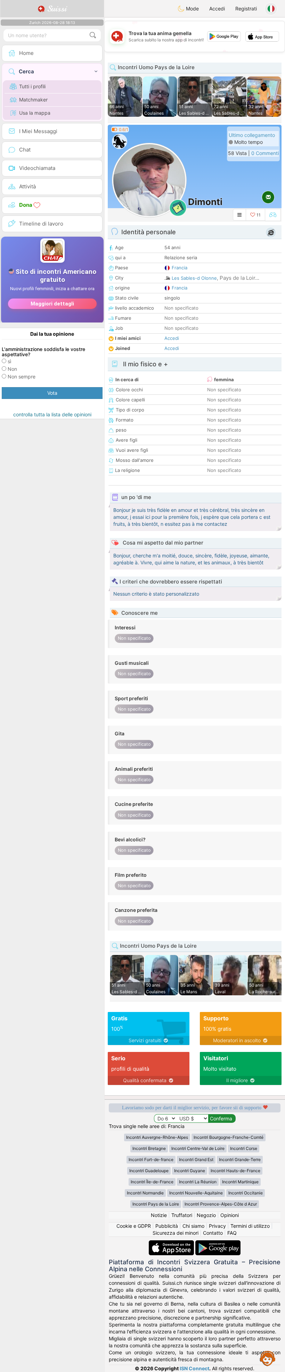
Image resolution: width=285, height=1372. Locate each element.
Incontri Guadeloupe (149, 1170)
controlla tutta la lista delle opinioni (52, 414)
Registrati (246, 8)
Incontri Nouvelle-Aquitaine (196, 1192)
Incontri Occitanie (245, 1192)
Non (12, 369)
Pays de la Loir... (239, 278)
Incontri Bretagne (149, 1148)
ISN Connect (194, 1368)
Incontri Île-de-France (152, 1181)
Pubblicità (166, 1226)
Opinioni (229, 1215)
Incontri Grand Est (196, 1159)
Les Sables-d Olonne (194, 278)
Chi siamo (193, 1226)
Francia (179, 267)
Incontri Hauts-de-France (235, 1170)
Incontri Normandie (145, 1192)
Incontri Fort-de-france (151, 1159)
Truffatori (181, 1215)
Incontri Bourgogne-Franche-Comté (228, 1137)
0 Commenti (265, 153)
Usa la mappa (34, 113)
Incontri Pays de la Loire (155, 1204)
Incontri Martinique (240, 1181)
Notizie (159, 1215)
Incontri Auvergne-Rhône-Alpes (157, 1137)
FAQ (232, 1233)
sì (9, 361)
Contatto (213, 1233)
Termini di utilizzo (250, 1226)
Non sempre (21, 376)
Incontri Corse (243, 1148)
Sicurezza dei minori (175, 1233)
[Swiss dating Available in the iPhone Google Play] (218, 1244)
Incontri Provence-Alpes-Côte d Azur (221, 1204)
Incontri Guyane (189, 1170)
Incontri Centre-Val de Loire (198, 1148)
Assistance (268, 1358)
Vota (52, 393)
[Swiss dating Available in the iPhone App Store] (172, 1244)
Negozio (206, 1215)
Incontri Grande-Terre (240, 1159)
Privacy (217, 1226)
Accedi (217, 8)
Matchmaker (33, 100)
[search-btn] (93, 35)
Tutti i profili (32, 86)
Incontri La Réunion (198, 1181)
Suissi (55, 8)
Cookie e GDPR (133, 1226)
